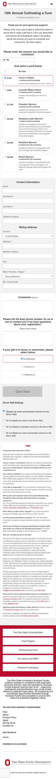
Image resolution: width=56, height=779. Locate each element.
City (5, 261)
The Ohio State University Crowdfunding (21, 707)
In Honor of (29, 366)
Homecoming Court (28, 649)
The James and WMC (28, 658)
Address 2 (7, 251)
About (5, 714)
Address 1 (7, 241)
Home (6, 737)
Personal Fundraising (28, 667)
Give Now (23, 391)
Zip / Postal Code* (10, 281)
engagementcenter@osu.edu (14, 590)
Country (6, 231)
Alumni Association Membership (15, 507)
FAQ (5, 711)
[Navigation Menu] (51, 4)
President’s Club (37, 507)
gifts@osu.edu (13, 603)
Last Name (8, 206)
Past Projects (28, 641)
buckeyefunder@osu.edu (12, 599)
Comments (24, 297)
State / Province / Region (14, 271)
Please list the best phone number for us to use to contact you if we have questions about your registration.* (28, 322)
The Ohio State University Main (28, 632)
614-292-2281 (40, 590)
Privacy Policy (9, 717)
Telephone (7, 216)
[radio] (28, 359)
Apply (5, 720)
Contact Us (8, 725)
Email (5, 186)
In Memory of (29, 374)
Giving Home (9, 722)
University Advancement (29, 616)
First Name (8, 196)
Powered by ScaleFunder (15, 744)
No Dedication (29, 358)
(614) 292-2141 (42, 601)
